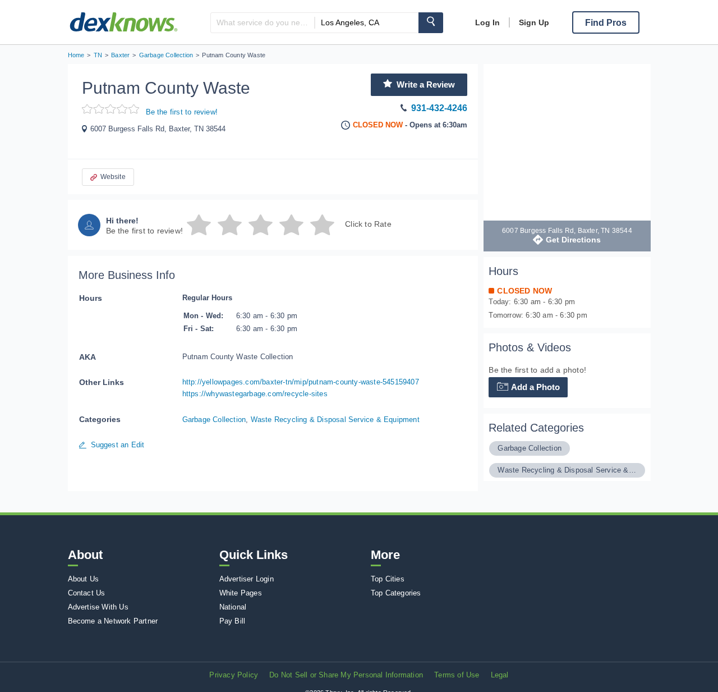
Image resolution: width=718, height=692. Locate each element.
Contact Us (86, 593)
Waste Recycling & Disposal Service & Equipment (335, 419)
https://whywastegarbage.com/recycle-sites (255, 393)
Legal (500, 675)
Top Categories (396, 593)
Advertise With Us (98, 607)
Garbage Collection (214, 419)
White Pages (240, 593)
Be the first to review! (182, 112)
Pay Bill (232, 621)
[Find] (430, 22)
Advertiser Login (246, 579)
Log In (487, 22)
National (233, 607)
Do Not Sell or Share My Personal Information (346, 675)
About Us (83, 579)
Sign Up (534, 22)
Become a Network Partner (113, 621)
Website (113, 177)
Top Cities (387, 579)
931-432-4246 (439, 108)
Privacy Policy (233, 675)
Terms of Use (456, 675)
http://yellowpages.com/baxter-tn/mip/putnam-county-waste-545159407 (300, 382)
